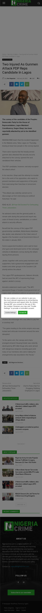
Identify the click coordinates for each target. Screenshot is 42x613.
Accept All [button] (22, 312)
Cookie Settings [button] (10, 312)
